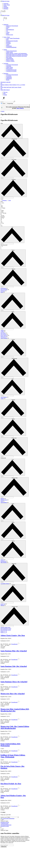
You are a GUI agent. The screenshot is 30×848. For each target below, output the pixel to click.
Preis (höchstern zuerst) (6, 629)
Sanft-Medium (4, 502)
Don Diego (3, 333)
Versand (7, 822)
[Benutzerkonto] (3, 11)
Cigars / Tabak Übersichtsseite (12, 38)
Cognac (8, 32)
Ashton (2, 330)
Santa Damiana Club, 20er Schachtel (14, 666)
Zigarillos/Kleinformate (11, 47)
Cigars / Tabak (6, 4)
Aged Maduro (4, 397)
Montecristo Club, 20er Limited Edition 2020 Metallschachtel (15, 727)
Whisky (8, 27)
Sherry (7, 33)
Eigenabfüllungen (10, 29)
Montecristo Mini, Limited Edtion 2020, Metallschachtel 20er (15, 710)
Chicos (2, 559)
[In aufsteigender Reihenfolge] (7, 818)
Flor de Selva (3, 334)
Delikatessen (9, 78)
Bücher (7, 79)
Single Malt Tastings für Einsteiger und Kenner (16, 56)
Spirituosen (5, 3)
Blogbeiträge (10, 103)
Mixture (2, 605)
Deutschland (3, 288)
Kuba (7, 39)
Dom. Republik (4, 289)
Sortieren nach (4, 817)
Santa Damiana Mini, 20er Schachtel (14, 651)
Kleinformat (3, 561)
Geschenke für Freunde (11, 69)
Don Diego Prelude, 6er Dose (11, 784)
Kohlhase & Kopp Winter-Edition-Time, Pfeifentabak (13, 756)
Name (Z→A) (4, 632)
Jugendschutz (3, 824)
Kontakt (5, 94)
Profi (10, 200)
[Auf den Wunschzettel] (19, 644)
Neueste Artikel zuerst (5, 627)
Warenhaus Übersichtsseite (12, 74)
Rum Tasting (9, 57)
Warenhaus (5, 8)
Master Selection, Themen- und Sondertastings (16, 53)
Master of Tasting (10, 59)
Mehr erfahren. (20, 108)
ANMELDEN (3, 846)
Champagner (9, 77)
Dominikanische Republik (12, 40)
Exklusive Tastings (10, 61)
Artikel (4, 103)
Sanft (2, 501)
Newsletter (6, 826)
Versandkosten (14, 644)
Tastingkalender (9, 58)
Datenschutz (5, 823)
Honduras (8, 42)
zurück (2, 111)
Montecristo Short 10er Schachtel (13, 694)
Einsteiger (4, 200)
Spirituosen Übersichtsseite (12, 25)
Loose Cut (3, 604)
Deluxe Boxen (9, 68)
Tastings (5, 6)
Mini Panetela (4, 562)
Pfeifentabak (9, 46)
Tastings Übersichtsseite (11, 50)
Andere (7, 44)
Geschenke (5, 7)
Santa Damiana (4, 338)
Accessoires (8, 76)
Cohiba (2, 331)
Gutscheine (8, 66)
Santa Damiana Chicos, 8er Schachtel (14, 682)
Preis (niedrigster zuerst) (6, 628)
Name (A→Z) (4, 631)
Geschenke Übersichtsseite (12, 64)
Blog (4, 93)
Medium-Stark (4, 499)
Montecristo (3, 336)
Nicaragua (8, 43)
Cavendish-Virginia (5, 583)
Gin (7, 30)
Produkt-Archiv (9, 34)
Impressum (8, 824)
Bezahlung (3, 822)
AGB (2, 823)
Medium (2, 498)
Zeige (2, 814)
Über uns (5, 92)
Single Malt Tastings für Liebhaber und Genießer (17, 54)
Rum (7, 28)
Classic (2, 398)
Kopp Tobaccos (4, 335)
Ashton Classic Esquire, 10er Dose (13, 635)
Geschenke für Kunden (11, 71)
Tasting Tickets (9, 52)
